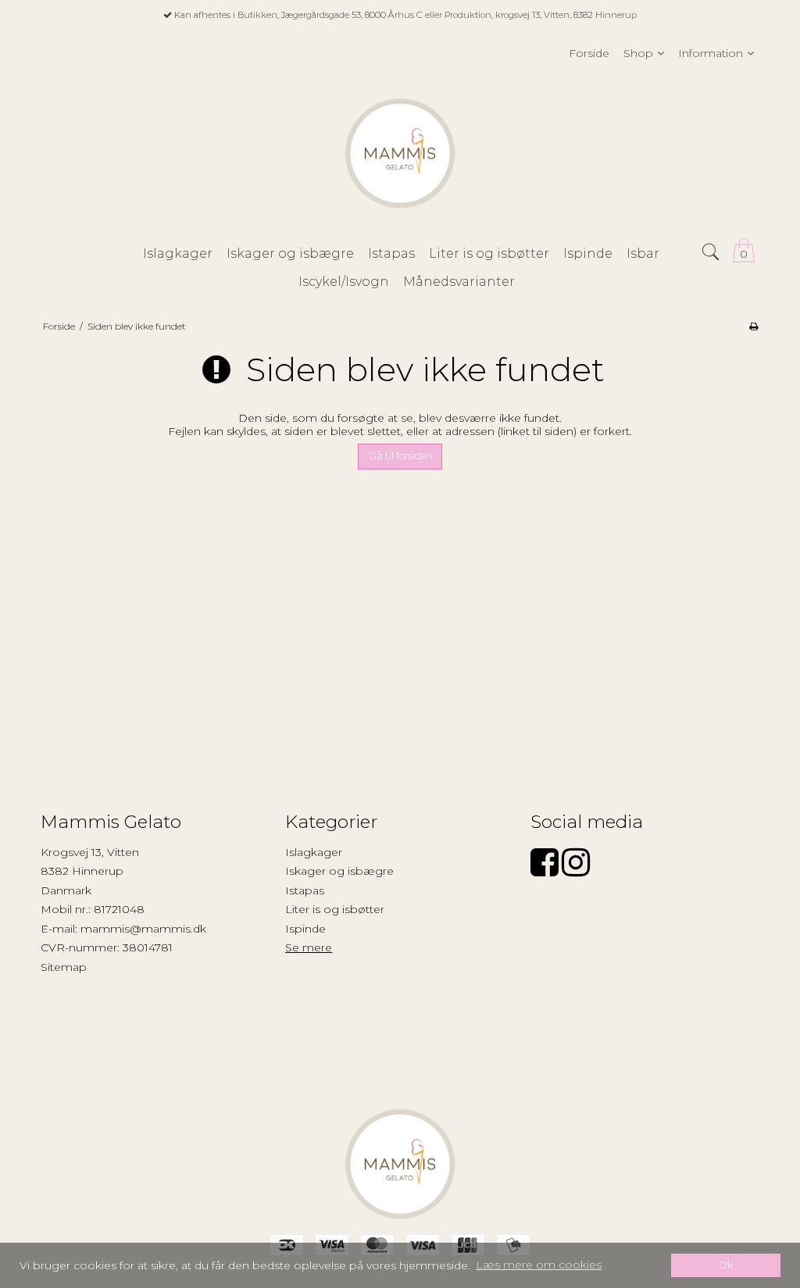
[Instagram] (576, 870)
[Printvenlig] (753, 326)
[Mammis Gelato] (400, 153)
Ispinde (305, 929)
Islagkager (313, 852)
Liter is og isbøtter (334, 909)
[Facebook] (544, 870)
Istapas (304, 890)
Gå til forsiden (400, 456)
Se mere (308, 947)
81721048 (119, 909)
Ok (726, 1265)
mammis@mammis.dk (143, 929)
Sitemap (64, 967)
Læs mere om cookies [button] (539, 1265)
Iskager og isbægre (339, 871)
